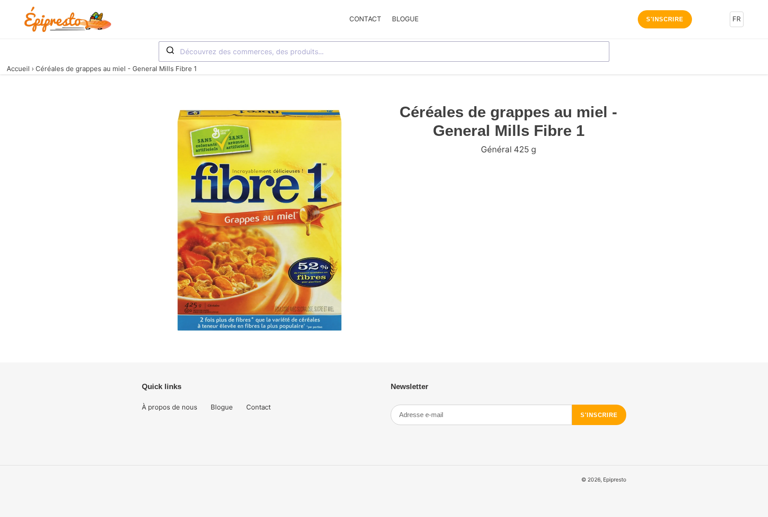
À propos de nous (169, 407)
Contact (258, 407)
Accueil (18, 68)
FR (736, 19)
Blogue (222, 407)
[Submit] (169, 50)
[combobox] (384, 51)
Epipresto (614, 479)
